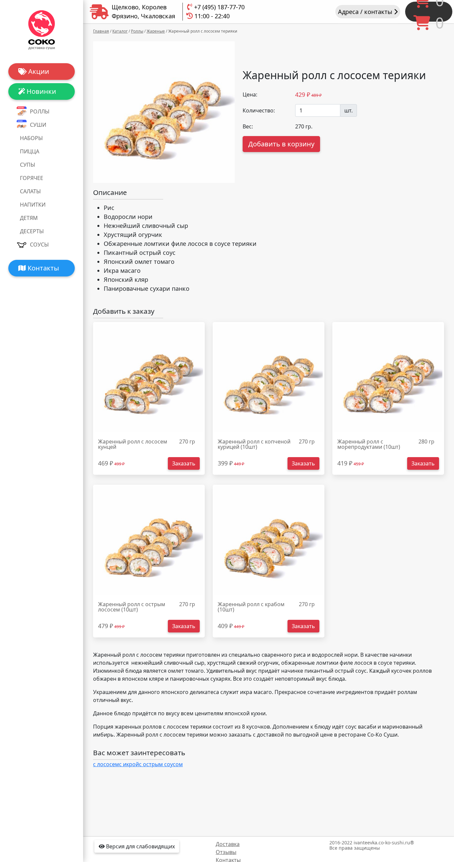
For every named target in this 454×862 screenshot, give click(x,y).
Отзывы (226, 852)
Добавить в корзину (281, 143)
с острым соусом (161, 764)
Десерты (32, 231)
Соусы (39, 244)
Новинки (40, 91)
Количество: (259, 110)
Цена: (250, 94)
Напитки (33, 204)
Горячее (31, 178)
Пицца (29, 151)
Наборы (31, 138)
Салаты (30, 191)
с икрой (129, 764)
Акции (38, 71)
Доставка (228, 844)
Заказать (183, 463)
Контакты (42, 267)
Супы (27, 164)
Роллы (40, 111)
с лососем (106, 764)
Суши (38, 124)
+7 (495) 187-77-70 (219, 7)
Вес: (248, 126)
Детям (29, 218)
